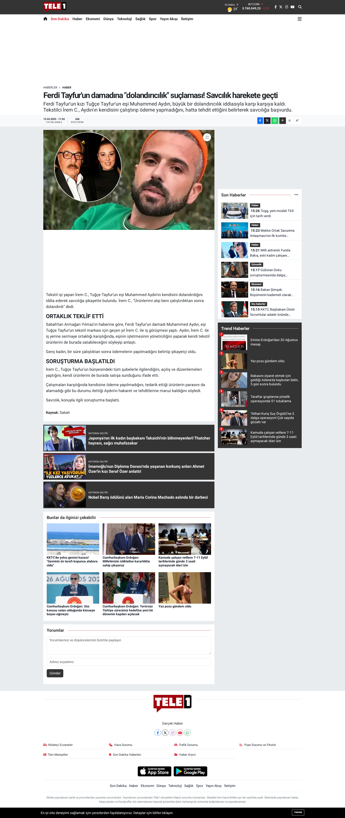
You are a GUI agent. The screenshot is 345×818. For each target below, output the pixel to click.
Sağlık (140, 19)
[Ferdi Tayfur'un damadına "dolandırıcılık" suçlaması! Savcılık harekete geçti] (128, 180)
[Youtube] (180, 732)
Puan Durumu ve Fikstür (260, 745)
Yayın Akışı (169, 19)
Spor (153, 19)
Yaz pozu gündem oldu (175, 606)
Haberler (50, 87)
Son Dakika (60, 19)
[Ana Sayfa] (46, 18)
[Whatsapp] (187, 732)
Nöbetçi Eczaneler (60, 745)
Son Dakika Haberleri (127, 754)
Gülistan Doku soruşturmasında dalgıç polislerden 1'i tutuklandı (268, 273)
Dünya (108, 19)
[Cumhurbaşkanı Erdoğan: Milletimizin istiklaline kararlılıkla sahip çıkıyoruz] (129, 539)
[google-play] (190, 771)
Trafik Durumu (188, 745)
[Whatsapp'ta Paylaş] (274, 120)
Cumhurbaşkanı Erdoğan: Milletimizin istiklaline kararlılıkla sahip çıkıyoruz (126, 561)
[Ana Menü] (300, 18)
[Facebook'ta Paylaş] (260, 120)
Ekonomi (93, 19)
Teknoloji (124, 19)
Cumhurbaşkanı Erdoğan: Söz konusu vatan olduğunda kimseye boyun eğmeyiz (71, 610)
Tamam (298, 812)
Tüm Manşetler (58, 754)
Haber (77, 19)
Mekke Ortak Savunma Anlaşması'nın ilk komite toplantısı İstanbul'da (272, 233)
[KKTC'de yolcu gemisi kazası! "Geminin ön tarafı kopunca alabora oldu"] (73, 539)
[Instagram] (172, 732)
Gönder (55, 673)
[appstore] (154, 771)
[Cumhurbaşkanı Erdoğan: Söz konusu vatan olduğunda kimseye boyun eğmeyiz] (73, 588)
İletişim (187, 19)
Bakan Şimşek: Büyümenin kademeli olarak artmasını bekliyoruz (270, 292)
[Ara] (300, 7)
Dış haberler (259, 303)
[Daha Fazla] (282, 120)
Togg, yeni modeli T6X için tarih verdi (272, 213)
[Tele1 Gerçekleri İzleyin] (54, 7)
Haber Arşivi (187, 754)
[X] (165, 732)
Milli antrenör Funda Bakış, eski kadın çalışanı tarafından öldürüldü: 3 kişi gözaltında (270, 253)
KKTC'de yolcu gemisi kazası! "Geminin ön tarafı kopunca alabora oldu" (72, 561)
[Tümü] (296, 195)
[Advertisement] (172, 54)
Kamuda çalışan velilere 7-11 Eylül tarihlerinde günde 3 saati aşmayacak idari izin (183, 561)
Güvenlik (257, 264)
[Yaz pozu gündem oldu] (185, 588)
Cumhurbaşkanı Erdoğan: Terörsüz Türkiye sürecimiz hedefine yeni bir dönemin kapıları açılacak (128, 610)
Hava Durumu (123, 745)
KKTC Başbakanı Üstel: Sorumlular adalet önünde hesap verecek (272, 312)
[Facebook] (158, 732)
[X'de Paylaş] (267, 120)
